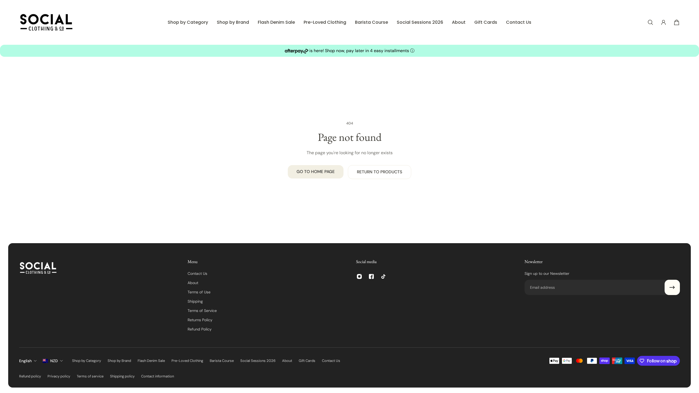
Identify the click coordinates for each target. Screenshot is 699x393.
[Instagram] (359, 276)
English (25, 360)
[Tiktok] (383, 276)
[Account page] (663, 22)
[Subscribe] (672, 287)
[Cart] (676, 22)
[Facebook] (371, 276)
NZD (54, 360)
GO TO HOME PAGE (316, 171)
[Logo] (46, 22)
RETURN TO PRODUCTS (379, 172)
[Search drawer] (650, 22)
